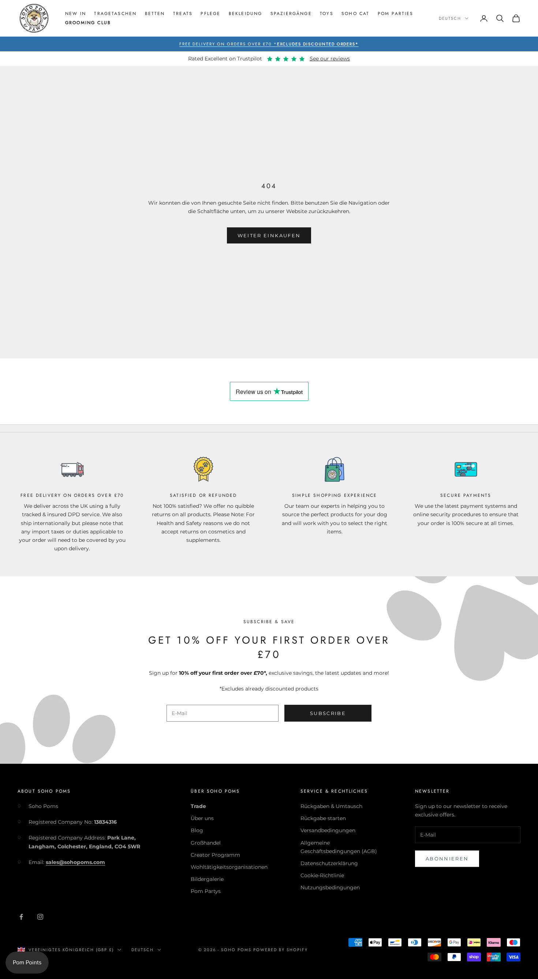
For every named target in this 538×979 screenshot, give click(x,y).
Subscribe (328, 713)
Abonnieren (447, 858)
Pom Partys (206, 891)
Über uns (202, 818)
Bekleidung (245, 13)
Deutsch (450, 18)
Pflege (210, 13)
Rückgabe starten (323, 818)
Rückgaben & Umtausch (331, 806)
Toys (326, 13)
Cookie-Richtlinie (322, 875)
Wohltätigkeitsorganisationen (229, 867)
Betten (155, 13)
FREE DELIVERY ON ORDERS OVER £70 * (269, 44)
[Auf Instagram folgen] (40, 916)
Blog (197, 830)
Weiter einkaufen (269, 235)
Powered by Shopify (280, 950)
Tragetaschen (115, 13)
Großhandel (206, 843)
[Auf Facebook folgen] (21, 916)
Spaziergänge (291, 13)
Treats (183, 13)
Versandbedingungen (327, 830)
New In (75, 13)
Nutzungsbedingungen (330, 887)
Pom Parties (396, 13)
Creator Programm (215, 855)
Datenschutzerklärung (329, 863)
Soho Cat (355, 13)
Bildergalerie (207, 879)
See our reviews (330, 58)
